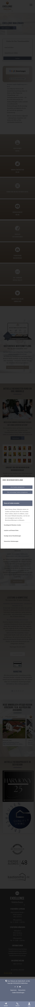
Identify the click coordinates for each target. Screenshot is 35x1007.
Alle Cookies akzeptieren (17, 487)
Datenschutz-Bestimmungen (11, 541)
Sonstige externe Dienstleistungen (12, 536)
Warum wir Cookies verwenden (11, 503)
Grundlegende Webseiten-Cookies (12, 525)
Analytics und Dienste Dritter (11, 530)
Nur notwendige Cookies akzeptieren (17, 492)
